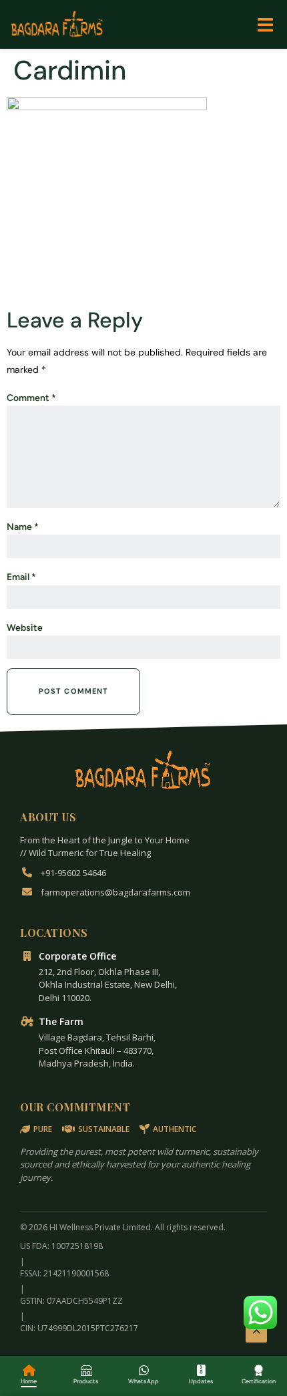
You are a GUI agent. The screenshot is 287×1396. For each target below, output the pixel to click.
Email (21, 577)
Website (25, 628)
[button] (265, 24)
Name (23, 527)
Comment (31, 398)
